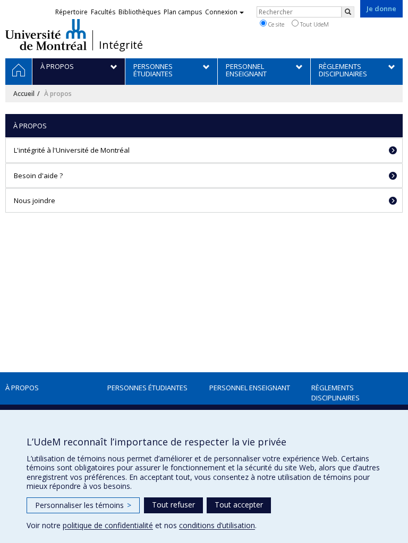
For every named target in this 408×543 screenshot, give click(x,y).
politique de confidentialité (108, 525)
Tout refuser (173, 505)
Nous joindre (34, 200)
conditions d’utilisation (217, 525)
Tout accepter (239, 505)
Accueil (24, 93)
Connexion (221, 11)
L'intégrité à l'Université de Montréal (72, 150)
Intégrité (121, 45)
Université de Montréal (46, 34)
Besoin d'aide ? (38, 175)
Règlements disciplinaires (335, 392)
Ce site (275, 24)
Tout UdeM (314, 24)
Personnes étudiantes (147, 387)
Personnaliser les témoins (83, 505)
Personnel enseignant (249, 387)
